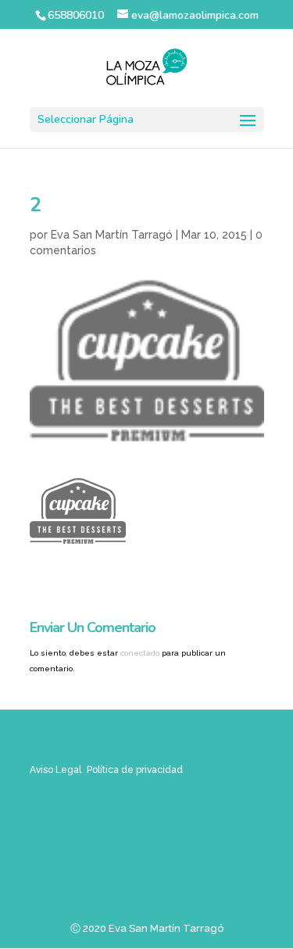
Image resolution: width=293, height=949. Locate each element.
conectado (139, 653)
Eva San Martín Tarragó (112, 234)
